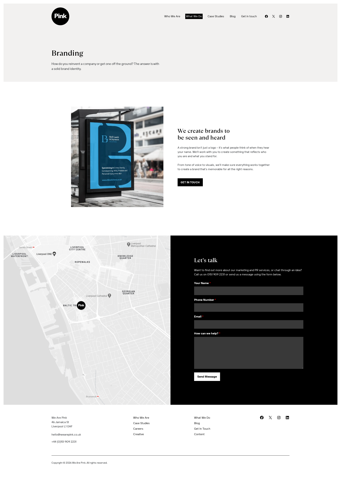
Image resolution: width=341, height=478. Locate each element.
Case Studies (216, 16)
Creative (138, 434)
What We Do (194, 16)
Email (199, 316)
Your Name (202, 283)
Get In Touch (190, 182)
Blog (233, 16)
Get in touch (249, 16)
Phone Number (205, 299)
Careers (138, 428)
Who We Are (172, 16)
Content (199, 434)
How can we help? (207, 333)
